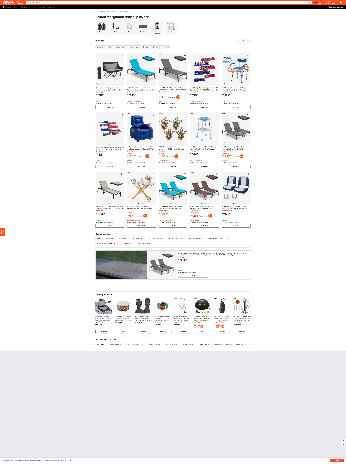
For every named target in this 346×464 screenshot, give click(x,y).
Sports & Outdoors (104, 11)
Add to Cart (110, 107)
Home (97, 11)
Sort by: (241, 41)
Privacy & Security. (67, 460)
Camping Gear (114, 11)
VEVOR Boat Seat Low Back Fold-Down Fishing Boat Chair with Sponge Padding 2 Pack (235, 209)
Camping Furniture (123, 11)
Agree (337, 460)
